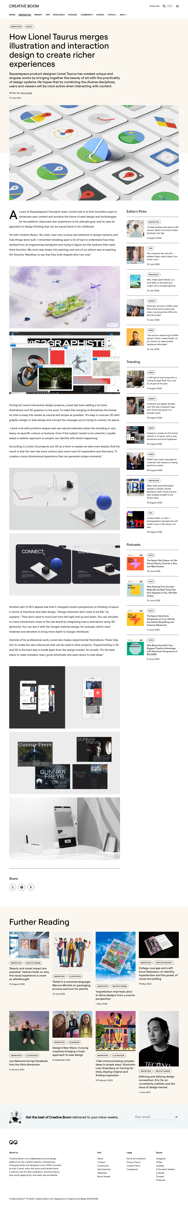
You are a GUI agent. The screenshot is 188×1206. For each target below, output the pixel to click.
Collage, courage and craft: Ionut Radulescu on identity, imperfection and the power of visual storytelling (158, 973)
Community (103, 1165)
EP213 (151, 640)
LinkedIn (160, 1173)
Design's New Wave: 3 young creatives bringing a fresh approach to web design (70, 1051)
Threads (160, 1176)
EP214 (151, 611)
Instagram (161, 1158)
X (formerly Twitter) (165, 1169)
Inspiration (16, 27)
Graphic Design (33, 963)
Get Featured (103, 1169)
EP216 (151, 555)
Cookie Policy (133, 1165)
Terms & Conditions (136, 1158)
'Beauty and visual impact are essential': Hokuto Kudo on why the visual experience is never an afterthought (29, 974)
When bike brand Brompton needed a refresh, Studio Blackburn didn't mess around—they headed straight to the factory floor (162, 491)
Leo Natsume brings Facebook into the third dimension (28, 1062)
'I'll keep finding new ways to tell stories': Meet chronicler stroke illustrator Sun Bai (163, 230)
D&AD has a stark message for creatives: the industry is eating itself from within (162, 462)
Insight (152, 301)
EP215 (151, 582)
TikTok (159, 1162)
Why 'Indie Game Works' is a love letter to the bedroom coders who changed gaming (161, 282)
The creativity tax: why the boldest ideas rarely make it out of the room (162, 256)
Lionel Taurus (67, 74)
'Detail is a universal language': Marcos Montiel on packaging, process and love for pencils (71, 985)
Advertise (102, 1173)
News (151, 330)
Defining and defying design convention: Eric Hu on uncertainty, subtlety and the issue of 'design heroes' (157, 1082)
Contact (101, 1162)
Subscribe (154, 6)
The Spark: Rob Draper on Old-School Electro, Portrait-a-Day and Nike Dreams (162, 563)
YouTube (160, 1165)
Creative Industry (164, 963)
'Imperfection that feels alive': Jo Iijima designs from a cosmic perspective (115, 995)
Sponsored (74, 1042)
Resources (154, 275)
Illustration (75, 976)
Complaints (132, 1169)
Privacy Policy (134, 1162)
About (100, 1158)
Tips (150, 248)
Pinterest (160, 1180)
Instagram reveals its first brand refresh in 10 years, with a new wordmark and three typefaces (162, 436)
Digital (29, 27)
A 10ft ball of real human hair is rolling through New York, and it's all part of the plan (162, 380)
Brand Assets (103, 1176)
